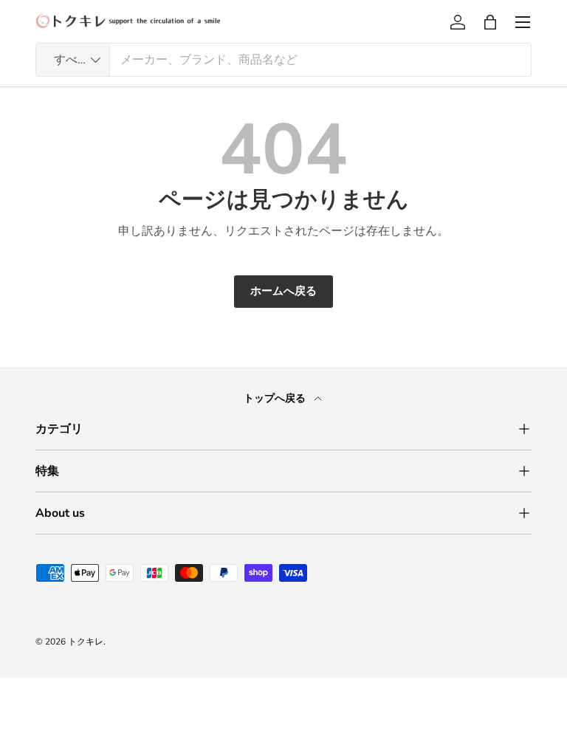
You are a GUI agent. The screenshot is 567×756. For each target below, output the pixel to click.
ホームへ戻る (283, 291)
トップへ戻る (276, 398)
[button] (490, 22)
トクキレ (85, 641)
